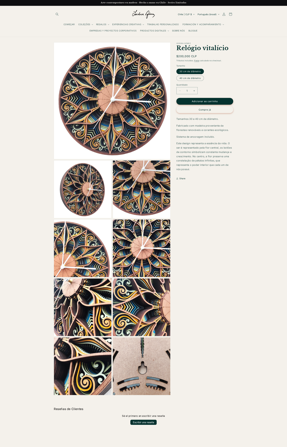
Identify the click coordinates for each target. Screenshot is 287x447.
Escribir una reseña (143, 422)
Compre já (205, 109)
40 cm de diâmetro (190, 78)
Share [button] (182, 178)
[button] (57, 14)
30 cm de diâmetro (190, 71)
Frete (196, 60)
